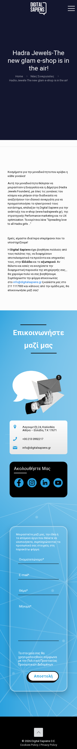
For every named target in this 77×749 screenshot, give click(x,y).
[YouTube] (58, 483)
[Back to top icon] (38, 732)
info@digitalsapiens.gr (27, 282)
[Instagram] (32, 483)
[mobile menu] (71, 8)
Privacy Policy (49, 744)
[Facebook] (19, 483)
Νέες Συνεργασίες (42, 76)
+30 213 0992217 (32, 439)
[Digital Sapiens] (38, 8)
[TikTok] (45, 483)
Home (19, 76)
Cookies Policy (29, 744)
